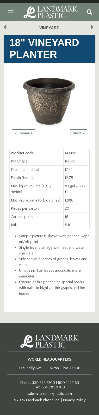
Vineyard (49, 28)
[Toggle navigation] (10, 12)
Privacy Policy (74, 400)
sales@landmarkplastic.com (49, 394)
